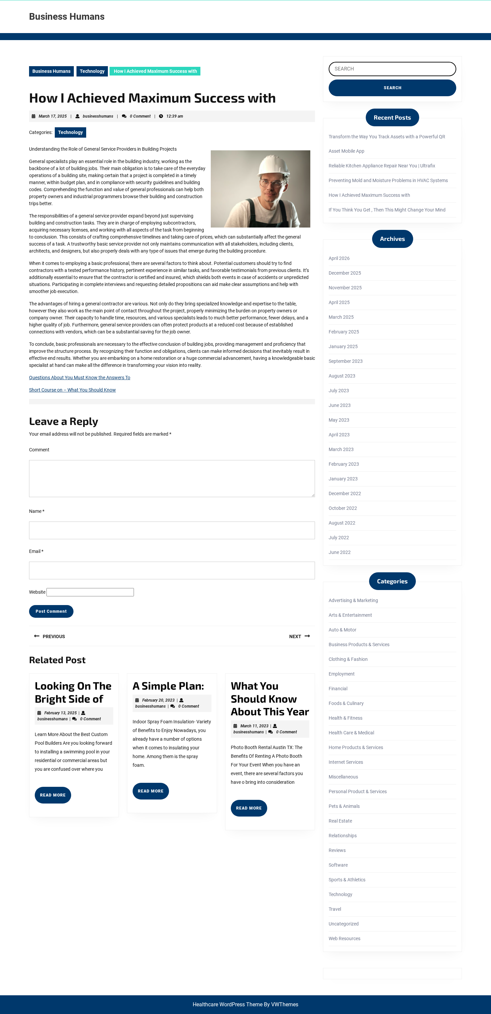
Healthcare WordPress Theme (228, 1004)
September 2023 (346, 361)
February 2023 (344, 464)
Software (338, 865)
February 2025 (344, 331)
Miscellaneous (343, 776)
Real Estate (340, 821)
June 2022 (340, 552)
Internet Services (346, 762)
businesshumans (98, 116)
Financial (338, 688)
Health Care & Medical (351, 732)
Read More (55, 797)
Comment (39, 449)
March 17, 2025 (53, 116)
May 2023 (339, 420)
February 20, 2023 (158, 700)
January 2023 (343, 478)
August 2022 (342, 523)
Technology (92, 71)
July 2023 (339, 390)
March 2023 (341, 449)
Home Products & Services (356, 747)
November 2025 (345, 287)
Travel (335, 909)
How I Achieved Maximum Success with (369, 195)
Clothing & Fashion (348, 659)
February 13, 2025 (60, 713)
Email (36, 551)
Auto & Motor (342, 629)
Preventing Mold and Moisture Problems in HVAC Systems (388, 180)
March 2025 (341, 317)
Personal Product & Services (358, 791)
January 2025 (343, 346)
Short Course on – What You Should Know (72, 390)
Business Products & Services (359, 644)
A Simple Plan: (168, 685)
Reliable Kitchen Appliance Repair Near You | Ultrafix (382, 165)
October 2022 (343, 508)
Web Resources (344, 938)
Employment (342, 674)
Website (37, 592)
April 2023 (339, 434)
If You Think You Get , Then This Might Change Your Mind (387, 209)
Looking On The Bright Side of (73, 691)
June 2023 (340, 405)
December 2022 (345, 493)
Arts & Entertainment (350, 615)
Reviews (337, 850)
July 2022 (339, 537)
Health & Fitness (345, 718)
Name (36, 511)
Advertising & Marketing (353, 600)
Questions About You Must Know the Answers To (79, 377)
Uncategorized (344, 923)
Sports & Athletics (347, 879)
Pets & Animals (344, 806)
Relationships (343, 835)
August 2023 (342, 376)
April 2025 (339, 302)
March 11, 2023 (254, 726)
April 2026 (339, 258)
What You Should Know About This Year (270, 698)
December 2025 (345, 273)
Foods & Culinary (346, 703)
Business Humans (67, 16)
